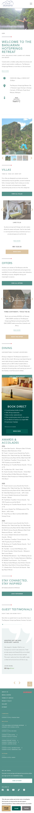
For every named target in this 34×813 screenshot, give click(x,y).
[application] (17, 804)
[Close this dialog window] (30, 379)
